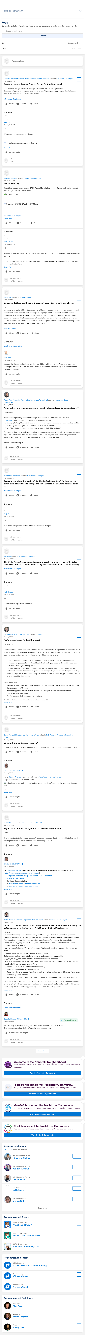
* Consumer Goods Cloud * (32, 823)
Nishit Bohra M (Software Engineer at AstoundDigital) (23, 920)
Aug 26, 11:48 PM (9, 81)
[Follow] (75, 1156)
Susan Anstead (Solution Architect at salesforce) (21, 735)
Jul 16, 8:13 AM (8, 922)
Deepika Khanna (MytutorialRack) (16, 1019)
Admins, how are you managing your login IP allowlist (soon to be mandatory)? (41, 408)
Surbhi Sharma (9, 823)
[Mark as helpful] (6, 1033)
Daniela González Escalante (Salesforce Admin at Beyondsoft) (26, 79)
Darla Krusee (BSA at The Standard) (17, 634)
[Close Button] (83, 1058)
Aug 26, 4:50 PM (9, 559)
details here (8, 420)
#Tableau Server (26, 297)
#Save (39, 634)
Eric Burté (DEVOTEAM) (12, 770)
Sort (41, 43)
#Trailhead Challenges (64, 79)
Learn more (8, 1149)
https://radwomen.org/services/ (50, 777)
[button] (42, 1073)
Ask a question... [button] (18, 61)
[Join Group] (79, 1223)
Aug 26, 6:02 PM (9, 825)
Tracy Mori (8, 556)
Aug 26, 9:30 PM (9, 478)
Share (33, 104)
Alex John (7, 358)
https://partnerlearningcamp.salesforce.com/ (22, 873)
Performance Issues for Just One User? (22, 640)
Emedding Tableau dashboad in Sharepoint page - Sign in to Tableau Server (39, 303)
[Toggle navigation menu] (80, 11)
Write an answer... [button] (17, 162)
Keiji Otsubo (8, 122)
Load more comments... (13, 346)
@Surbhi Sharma (14, 870)
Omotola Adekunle (11, 178)
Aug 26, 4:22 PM (9, 740)
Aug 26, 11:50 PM (9, 181)
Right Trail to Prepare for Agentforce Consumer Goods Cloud (32, 828)
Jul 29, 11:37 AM (9, 300)
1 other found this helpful (18, 1033)
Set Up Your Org (11, 183)
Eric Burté (17, 1201)
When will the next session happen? (21, 743)
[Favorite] (79, 80)
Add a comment (15, 159)
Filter (41, 48)
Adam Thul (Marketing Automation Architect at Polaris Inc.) (26, 400)
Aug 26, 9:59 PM (9, 405)
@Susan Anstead (14, 777)
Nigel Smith (8, 297)
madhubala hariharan (12, 476)
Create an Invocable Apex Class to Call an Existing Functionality (34, 84)
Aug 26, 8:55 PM (9, 637)
